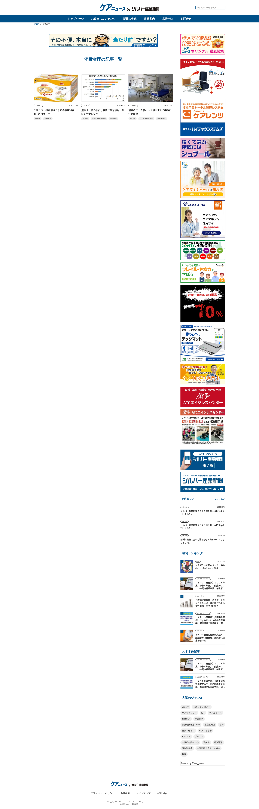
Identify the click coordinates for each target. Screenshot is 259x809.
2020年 (85, 118)
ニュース (38, 105)
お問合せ (186, 18)
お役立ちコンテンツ (103, 18)
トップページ (76, 18)
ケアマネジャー (189, 713)
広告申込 (167, 18)
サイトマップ (143, 793)
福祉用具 (186, 718)
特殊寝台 (113, 118)
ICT (203, 713)
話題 (197, 561)
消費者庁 (48, 118)
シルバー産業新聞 (99, 118)
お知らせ (185, 507)
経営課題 (218, 742)
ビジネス (186, 736)
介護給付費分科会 (190, 742)
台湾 (221, 724)
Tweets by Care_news (192, 763)
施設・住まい (188, 730)
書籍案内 (149, 18)
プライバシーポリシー (103, 793)
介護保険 (199, 718)
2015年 (132, 118)
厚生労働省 (187, 748)
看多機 (206, 742)
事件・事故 (161, 118)
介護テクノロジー (201, 707)
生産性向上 (209, 724)
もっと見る (219, 499)
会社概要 (125, 793)
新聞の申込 (130, 18)
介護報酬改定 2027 (191, 724)
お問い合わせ (163, 793)
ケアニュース (215, 713)
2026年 (185, 707)
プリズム (199, 736)
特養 (184, 754)
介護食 (37, 118)
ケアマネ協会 (205, 730)
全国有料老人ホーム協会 (208, 748)
